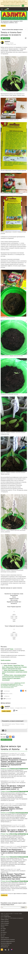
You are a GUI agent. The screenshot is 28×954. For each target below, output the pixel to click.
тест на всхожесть (4, 685)
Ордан (12, 649)
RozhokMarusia (4, 753)
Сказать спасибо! (6, 711)
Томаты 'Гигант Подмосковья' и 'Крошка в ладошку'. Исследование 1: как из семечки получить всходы (13, 851)
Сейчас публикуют (5, 921)
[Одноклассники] (23, 691)
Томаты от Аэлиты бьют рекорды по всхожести (12, 29)
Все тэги (3, 936)
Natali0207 (7, 41)
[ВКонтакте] (21, 691)
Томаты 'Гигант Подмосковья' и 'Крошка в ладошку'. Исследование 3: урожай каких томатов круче (14, 672)
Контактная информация (6, 943)
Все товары (3, 928)
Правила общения (5, 937)
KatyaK (2, 803)
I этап (19, 684)
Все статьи (3, 934)
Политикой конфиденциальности (12, 5)
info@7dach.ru (7, 916)
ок (22, 5)
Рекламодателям (4, 946)
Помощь (2, 926)
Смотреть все (4, 895)
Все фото (3, 930)
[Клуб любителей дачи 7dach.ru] (6, 9)
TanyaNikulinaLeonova (6, 825)
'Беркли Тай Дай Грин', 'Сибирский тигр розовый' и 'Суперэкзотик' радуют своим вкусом (13, 787)
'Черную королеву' (13, 49)
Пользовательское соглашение (8, 939)
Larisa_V (3, 846)
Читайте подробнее (6, 660)
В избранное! (6, 38)
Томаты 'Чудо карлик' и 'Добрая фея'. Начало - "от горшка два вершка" (14, 831)
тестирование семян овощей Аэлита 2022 (9, 684)
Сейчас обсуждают (5, 923)
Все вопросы (4, 932)
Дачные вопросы (4, 925)
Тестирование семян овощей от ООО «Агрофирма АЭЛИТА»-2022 (12, 22)
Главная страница (4, 919)
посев (10, 685)
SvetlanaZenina (4, 781)
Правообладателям (5, 945)
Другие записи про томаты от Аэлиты (11, 748)
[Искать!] (26, 9)
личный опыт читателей (20, 682)
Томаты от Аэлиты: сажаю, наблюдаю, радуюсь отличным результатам (12, 808)
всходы (13, 685)
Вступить (3, 25)
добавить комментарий (6, 739)
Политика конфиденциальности (8, 941)
